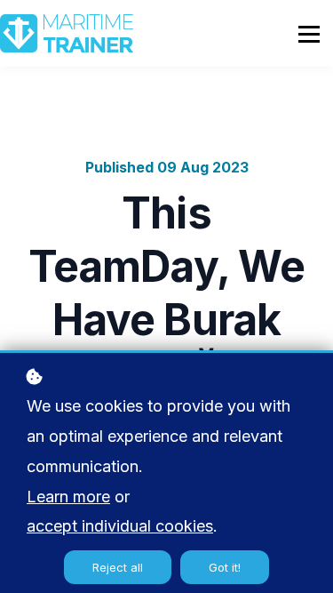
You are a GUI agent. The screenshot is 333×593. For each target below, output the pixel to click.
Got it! (225, 567)
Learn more (68, 496)
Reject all (117, 567)
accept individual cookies (120, 526)
